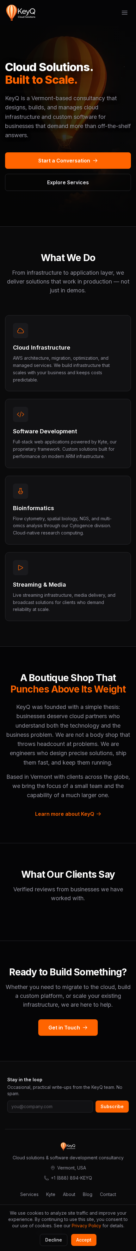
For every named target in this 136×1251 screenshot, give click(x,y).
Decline (53, 1239)
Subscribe (112, 1106)
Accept (83, 1239)
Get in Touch (64, 1027)
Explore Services (68, 182)
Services (29, 1194)
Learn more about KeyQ (64, 814)
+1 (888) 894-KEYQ (71, 1178)
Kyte (50, 1194)
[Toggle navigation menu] (124, 12)
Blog (87, 1194)
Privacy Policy (86, 1225)
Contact (108, 1194)
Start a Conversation (64, 160)
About (69, 1194)
